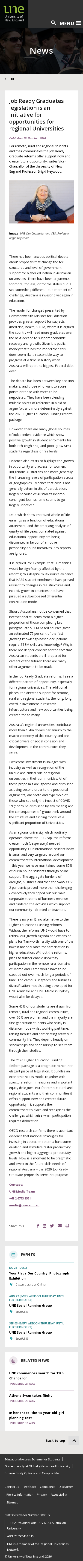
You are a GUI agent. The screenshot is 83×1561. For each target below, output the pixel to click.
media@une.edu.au (24, 1205)
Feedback (29, 1487)
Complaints (47, 1487)
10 (12, 79)
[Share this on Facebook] (38, 1226)
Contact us (12, 1487)
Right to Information (19, 1494)
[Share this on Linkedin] (44, 1226)
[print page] (67, 1226)
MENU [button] (67, 23)
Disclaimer (66, 1487)
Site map (12, 1502)
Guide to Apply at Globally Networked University (37, 1466)
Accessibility (59, 1494)
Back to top (55, 1440)
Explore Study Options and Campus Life (32, 1473)
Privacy (42, 1494)
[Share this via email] (60, 1226)
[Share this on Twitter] (52, 1226)
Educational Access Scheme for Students (32, 1459)
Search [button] (54, 23)
